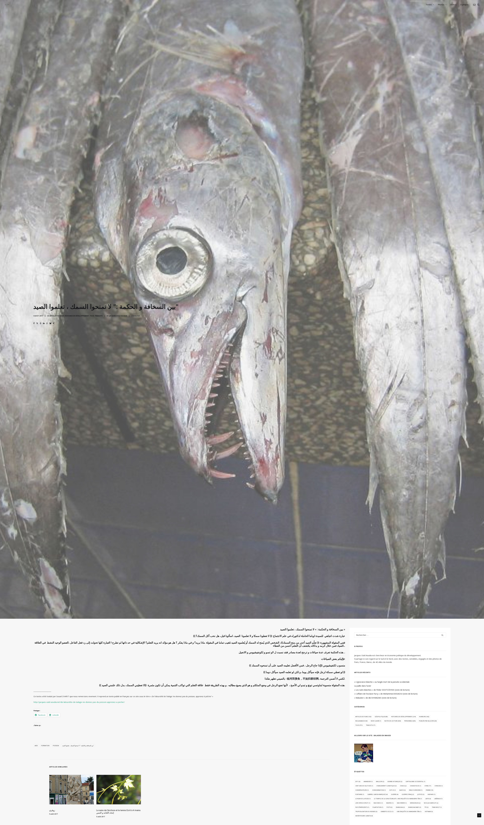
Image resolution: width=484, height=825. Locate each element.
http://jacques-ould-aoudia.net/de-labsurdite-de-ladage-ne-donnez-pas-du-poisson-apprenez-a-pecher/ (79, 702)
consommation (379, 790)
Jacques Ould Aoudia (118, 316)
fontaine (359, 794)
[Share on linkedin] (43, 323)
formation (45, 745)
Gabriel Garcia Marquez (377, 794)
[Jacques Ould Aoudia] (7, 4)
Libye (428, 799)
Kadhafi (431, 794)
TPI (426, 807)
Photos (441, 4)
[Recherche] (400, 635)
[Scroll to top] (479, 815)
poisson (56, 745)
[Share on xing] (53, 323)
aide (36, 745)
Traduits (98, 316)
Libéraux (438, 799)
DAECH (402, 790)
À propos (464, 4)
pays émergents (362, 807)
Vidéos (453, 4)
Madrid (390, 803)
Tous (92, 316)
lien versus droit (362, 803)
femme (429, 790)
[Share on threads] (40, 323)
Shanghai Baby (414, 807)
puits (389, 807)
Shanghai (400, 807)
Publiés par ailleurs (428, 721)
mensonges (415, 803)
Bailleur (380, 781)
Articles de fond (56, 316)
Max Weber (402, 803)
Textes (429, 4)
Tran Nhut (437, 807)
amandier (368, 781)
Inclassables (361, 721)
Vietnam (429, 811)
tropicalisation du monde (366, 811)
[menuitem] (430, 4)
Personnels (410, 721)
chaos (403, 786)
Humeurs (424, 717)
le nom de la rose (363, 799)
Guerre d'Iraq (408, 794)
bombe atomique (395, 781)
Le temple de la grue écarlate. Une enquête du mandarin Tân (398, 799)
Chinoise (438, 786)
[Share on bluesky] (50, 323)
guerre (394, 794)
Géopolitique (381, 717)
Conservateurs (362, 790)
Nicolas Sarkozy (431, 803)
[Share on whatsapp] (47, 323)
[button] (474, 4)
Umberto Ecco (387, 811)
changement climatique (386, 786)
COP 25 (392, 790)
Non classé (376, 721)
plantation (378, 807)
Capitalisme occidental (415, 781)
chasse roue (415, 786)
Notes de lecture (392, 721)
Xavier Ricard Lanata (364, 816)
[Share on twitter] (37, 323)
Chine (427, 786)
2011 (357, 781)
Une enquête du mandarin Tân (409, 811)
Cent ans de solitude (364, 786)
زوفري (52, 810)
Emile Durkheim (415, 790)
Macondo (378, 803)
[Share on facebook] (33, 323)
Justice (420, 794)
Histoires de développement (77, 316)
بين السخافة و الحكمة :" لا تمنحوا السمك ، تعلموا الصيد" (78, 745)
